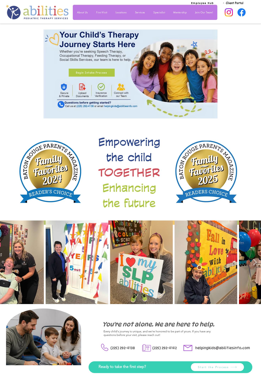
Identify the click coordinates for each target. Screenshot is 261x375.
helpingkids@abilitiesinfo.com (222, 348)
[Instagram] (228, 12)
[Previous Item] (6, 262)
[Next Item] (255, 262)
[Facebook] (241, 12)
